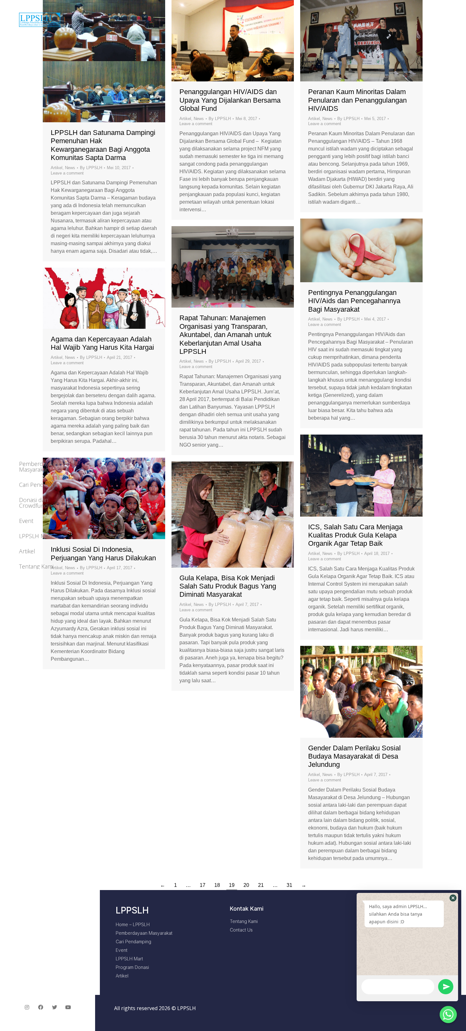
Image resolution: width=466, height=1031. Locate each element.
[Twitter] (54, 1007)
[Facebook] (40, 1007)
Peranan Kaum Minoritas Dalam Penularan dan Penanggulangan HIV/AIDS (357, 100)
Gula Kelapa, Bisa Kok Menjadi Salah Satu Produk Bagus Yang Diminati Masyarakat (227, 586)
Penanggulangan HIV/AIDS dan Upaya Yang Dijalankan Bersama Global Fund (230, 100)
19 (232, 885)
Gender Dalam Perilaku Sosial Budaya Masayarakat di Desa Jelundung (354, 756)
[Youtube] (68, 1007)
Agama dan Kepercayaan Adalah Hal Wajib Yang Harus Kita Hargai (102, 343)
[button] (453, 897)
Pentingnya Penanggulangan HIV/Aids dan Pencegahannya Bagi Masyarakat (354, 301)
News (199, 118)
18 (217, 885)
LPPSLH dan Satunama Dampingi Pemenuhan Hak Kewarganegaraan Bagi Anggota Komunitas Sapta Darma (103, 145)
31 (289, 885)
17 (202, 885)
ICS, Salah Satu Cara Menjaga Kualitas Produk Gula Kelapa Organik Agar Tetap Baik (355, 535)
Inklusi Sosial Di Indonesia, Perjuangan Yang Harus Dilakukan (103, 553)
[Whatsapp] (448, 1014)
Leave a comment (195, 123)
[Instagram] (27, 1007)
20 (246, 885)
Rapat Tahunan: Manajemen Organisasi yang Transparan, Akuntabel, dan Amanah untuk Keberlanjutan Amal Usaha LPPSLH (225, 334)
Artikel (185, 118)
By (220, 118)
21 (261, 885)
